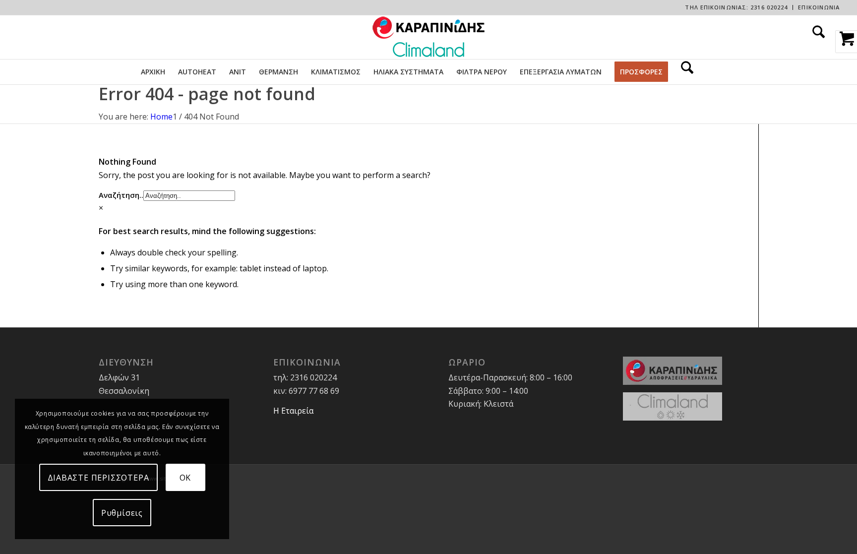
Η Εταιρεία (293, 410)
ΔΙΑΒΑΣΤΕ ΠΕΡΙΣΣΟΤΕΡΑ (98, 477)
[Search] (815, 37)
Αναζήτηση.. (121, 195)
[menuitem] (736, 7)
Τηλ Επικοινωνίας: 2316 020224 (736, 7)
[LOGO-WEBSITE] (428, 37)
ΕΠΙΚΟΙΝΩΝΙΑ (819, 7)
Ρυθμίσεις (122, 512)
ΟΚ (185, 477)
